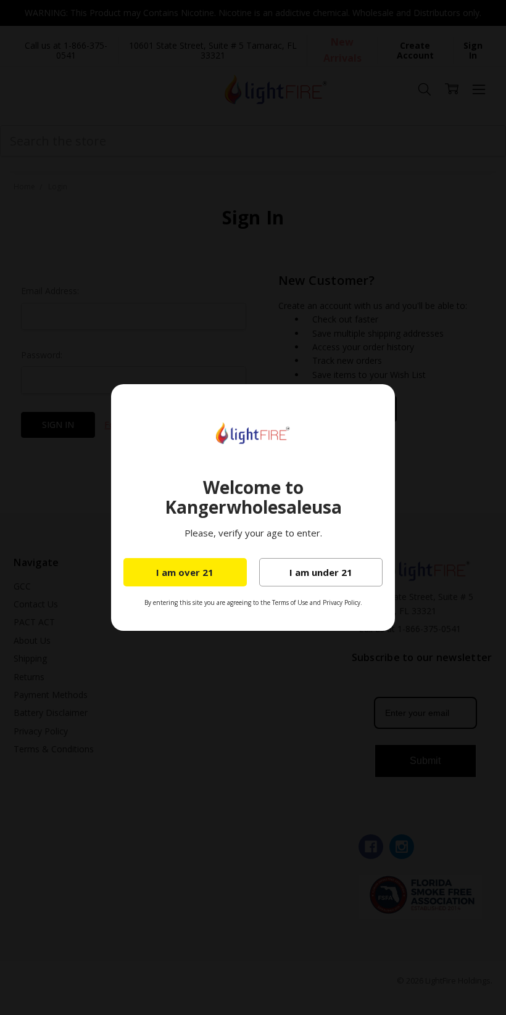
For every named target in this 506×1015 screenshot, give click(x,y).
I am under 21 (320, 572)
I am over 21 (185, 572)
